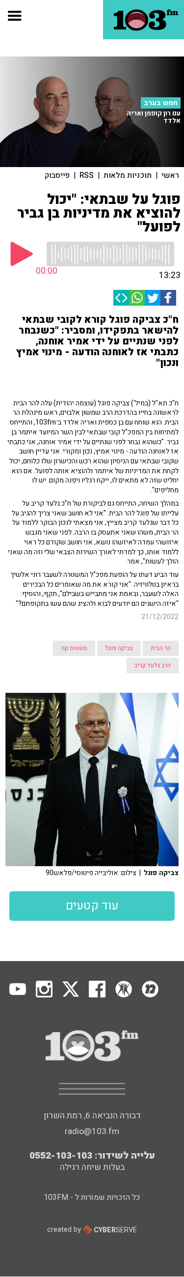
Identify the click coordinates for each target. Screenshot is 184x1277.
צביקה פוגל (119, 648)
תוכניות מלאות (128, 175)
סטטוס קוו (74, 648)
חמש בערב (161, 103)
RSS (86, 175)
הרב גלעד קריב (152, 665)
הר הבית (161, 648)
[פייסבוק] (168, 298)
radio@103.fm (92, 1131)
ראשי (170, 175)
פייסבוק (57, 175)
